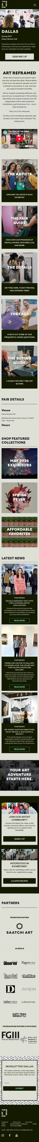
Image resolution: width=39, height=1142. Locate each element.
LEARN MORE (19, 880)
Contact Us (5, 1122)
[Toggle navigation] (35, 5)
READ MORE (19, 620)
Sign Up (19, 838)
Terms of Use (16, 1122)
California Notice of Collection (19, 1124)
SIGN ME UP (19, 56)
